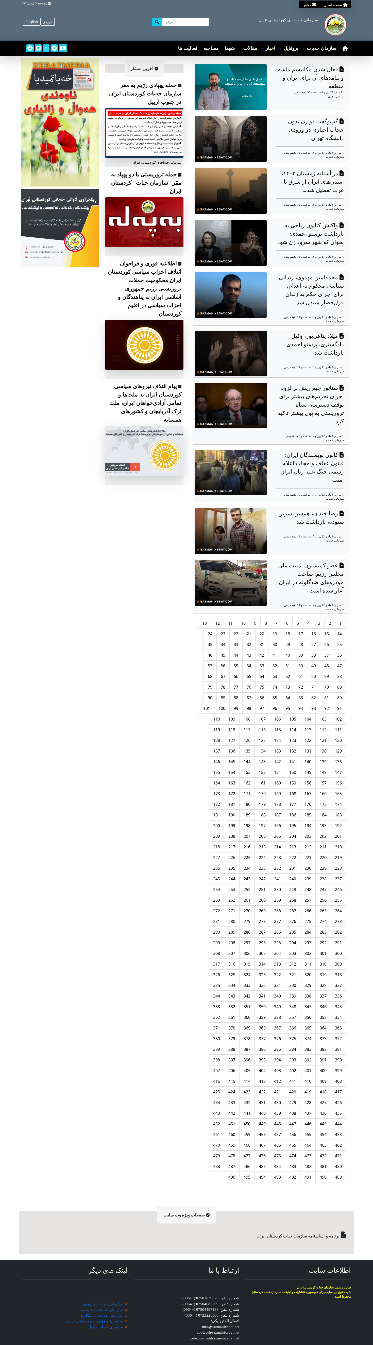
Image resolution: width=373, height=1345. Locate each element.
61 (300, 676)
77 (236, 687)
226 (231, 857)
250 (277, 889)
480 (338, 1166)
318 (338, 974)
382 (323, 1049)
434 (216, 1102)
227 (216, 857)
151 (277, 772)
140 (307, 761)
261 (247, 900)
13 (204, 623)
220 (323, 857)
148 (323, 772)
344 (216, 996)
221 (307, 857)
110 (216, 719)
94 (300, 708)
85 (275, 698)
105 (292, 719)
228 (338, 868)
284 (307, 932)
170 (262, 793)
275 (307, 921)
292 (323, 943)
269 (262, 911)
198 (247, 825)
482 (307, 1166)
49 (313, 666)
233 (262, 868)
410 (307, 1081)
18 (287, 634)
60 (313, 676)
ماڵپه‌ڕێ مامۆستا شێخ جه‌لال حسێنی (93, 1321)
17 (300, 634)
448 (277, 1124)
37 (326, 655)
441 (247, 1113)
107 (262, 719)
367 (277, 1028)
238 (323, 879)
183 (338, 815)
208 (231, 836)
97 (262, 708)
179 (262, 804)
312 (292, 964)
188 (262, 815)
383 (307, 1049)
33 (236, 644)
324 (247, 974)
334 (231, 985)
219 (338, 857)
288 (247, 932)
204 (292, 836)
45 (223, 655)
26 (326, 644)
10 (243, 623)
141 (292, 761)
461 (216, 1134)
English (31, 21)
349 (277, 1006)
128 (216, 740)
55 (236, 666)
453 (338, 1134)
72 (300, 687)
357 (292, 1017)
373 (323, 1038)
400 (323, 1070)
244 (231, 879)
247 (323, 889)
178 (277, 804)
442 (231, 1113)
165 (338, 793)
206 (262, 836)
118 (231, 729)
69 (339, 687)
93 (313, 708)
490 (323, 1177)
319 (323, 974)
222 (292, 857)
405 (247, 1070)
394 (277, 1060)
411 (292, 1081)
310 (323, 964)
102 (338, 719)
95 (287, 708)
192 (338, 825)
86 (262, 698)
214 (277, 847)
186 (292, 815)
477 (247, 1156)
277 (277, 921)
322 (277, 974)
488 (216, 1166)
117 (247, 729)
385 (277, 1049)
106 (277, 719)
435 (338, 1113)
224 (262, 857)
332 (262, 985)
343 (231, 996)
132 (292, 751)
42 (262, 655)
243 (247, 879)
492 (292, 1177)
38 (313, 655)
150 (292, 772)
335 (216, 985)
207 (247, 836)
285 (292, 932)
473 (307, 1156)
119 (216, 729)
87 (249, 698)
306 (247, 953)
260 (262, 900)
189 (247, 815)
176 (307, 804)
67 (223, 676)
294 (292, 943)
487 (231, 1166)
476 (262, 1156)
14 (339, 634)
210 (338, 847)
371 (216, 1028)
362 (216, 1017)
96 (275, 708)
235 (231, 868)
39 (300, 655)
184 (323, 815)
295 (277, 943)
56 (223, 666)
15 (326, 634)
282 (338, 932)
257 (307, 900)
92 (326, 708)
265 (323, 911)
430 (277, 1102)
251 (262, 889)
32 (249, 644)
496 (231, 1177)
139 (323, 761)
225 (247, 857)
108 (247, 719)
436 (323, 1113)
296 (262, 943)
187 (277, 815)
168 (292, 793)
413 (262, 1081)
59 (326, 676)
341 (262, 996)
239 (307, 879)
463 (323, 1145)
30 (275, 644)
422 (262, 1092)
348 (292, 1006)
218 (216, 847)
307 (231, 953)
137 (216, 751)
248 (307, 889)
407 (216, 1070)
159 (292, 783)
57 (210, 666)
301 (323, 953)
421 (277, 1092)
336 (338, 996)
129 (338, 751)
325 (231, 974)
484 (277, 1166)
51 (287, 666)
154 (231, 772)
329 (307, 985)
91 (339, 708)
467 (262, 1145)
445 (323, 1124)
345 (338, 1006)
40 (287, 655)
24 (210, 634)
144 (247, 761)
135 (247, 751)
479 (216, 1156)
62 (287, 676)
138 (338, 761)
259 (277, 900)
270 (247, 911)
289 (231, 932)
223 (277, 857)
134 (262, 751)
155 (216, 772)
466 (277, 1145)
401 (307, 1070)
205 (277, 836)
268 (277, 911)
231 (292, 868)
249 (292, 889)
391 (323, 1060)
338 (307, 996)
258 (292, 900)
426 (338, 1102)
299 (216, 943)
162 (247, 783)
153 (247, 772)
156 (338, 783)
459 (247, 1134)
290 (216, 932)
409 (323, 1081)
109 (231, 719)
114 (292, 729)
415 (231, 1081)
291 (338, 943)
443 (216, 1113)
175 (323, 804)
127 (231, 740)
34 (223, 644)
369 (247, 1028)
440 (262, 1113)
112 (323, 729)
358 (277, 1017)
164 (216, 783)
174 (338, 804)
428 (307, 1102)
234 (247, 868)
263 (216, 900)
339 (292, 996)
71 (313, 687)
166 (323, 793)
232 (277, 868)
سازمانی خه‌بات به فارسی (102, 1310)
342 (247, 996)
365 (307, 1028)
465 (292, 1145)
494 (262, 1177)
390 (338, 1060)
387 (247, 1049)
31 (262, 644)
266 (307, 911)
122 (307, 740)
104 (307, 719)
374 (307, 1038)
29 (287, 644)
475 (277, 1156)
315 (247, 964)
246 (338, 889)
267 (292, 911)
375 (292, 1038)
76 (249, 687)
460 (231, 1134)
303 (292, 953)
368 (262, 1028)
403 (277, 1070)
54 (249, 666)
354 (338, 1017)
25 (339, 644)
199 (231, 825)
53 (262, 666)
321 (292, 974)
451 (231, 1124)
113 (307, 729)
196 (277, 825)
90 (210, 698)
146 (216, 761)
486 (247, 1166)
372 (338, 1038)
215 (262, 847)
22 (236, 634)
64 (262, 676)
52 (275, 666)
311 (307, 964)
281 (216, 921)
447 (292, 1124)
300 (338, 953)
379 (231, 1038)
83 (300, 698)
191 (216, 815)
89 (223, 698)
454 (323, 1134)
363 (338, 1028)
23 (223, 634)
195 (292, 825)
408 (338, 1081)
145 (231, 761)
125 (262, 740)
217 (231, 847)
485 (262, 1166)
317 (216, 964)
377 (262, 1038)
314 (262, 964)
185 (307, 815)
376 (277, 1038)
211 (323, 847)
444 (338, 1124)
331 (277, 985)
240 (292, 879)
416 (216, 1081)
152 (262, 772)
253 (231, 889)
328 (323, 985)
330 (292, 985)
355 (323, 1017)
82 (313, 698)
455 (307, 1134)
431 (262, 1102)
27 (313, 644)
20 (262, 634)
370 (231, 1028)
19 (275, 634)
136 (231, 751)
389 (216, 1049)
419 (307, 1092)
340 (277, 996)
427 (323, 1102)
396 (247, 1060)
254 (216, 889)
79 (210, 687)
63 (275, 676)
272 (216, 911)
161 (262, 783)
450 (247, 1124)
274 (323, 921)
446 (307, 1124)
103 (323, 719)
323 (262, 974)
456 (292, 1134)
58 (339, 676)
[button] (319, 48)
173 (216, 793)
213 (292, 847)
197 (262, 825)
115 (277, 729)
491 (307, 1177)
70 (326, 687)
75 (262, 687)
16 (313, 634)
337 (323, 996)
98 (249, 708)
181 (231, 804)
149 (307, 772)
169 (277, 793)
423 (247, 1092)
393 (292, 1060)
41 (275, 655)
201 (338, 836)
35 (210, 644)
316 (231, 964)
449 (262, 1124)
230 (307, 868)
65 (249, 676)
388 (231, 1049)
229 (323, 868)
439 (277, 1113)
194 (307, 825)
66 (236, 676)
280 (231, 921)
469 (231, 1145)
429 (292, 1102)
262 (231, 900)
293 (307, 943)
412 (277, 1081)
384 (292, 1049)
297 (247, 943)
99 (236, 708)
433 (231, 1102)
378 (247, 1038)
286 (277, 932)
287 (262, 932)
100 (221, 708)
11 (230, 623)
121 (323, 740)
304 (277, 953)
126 (247, 740)
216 (247, 847)
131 (307, 751)
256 (323, 900)
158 (307, 783)
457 (277, 1134)
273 (338, 921)
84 (287, 698)
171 (247, 793)
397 (231, 1060)
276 (292, 921)
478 (231, 1156)
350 (262, 1006)
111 (338, 729)
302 (307, 953)
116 (262, 729)
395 (262, 1060)
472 (323, 1156)
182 (216, 804)
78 (223, 687)
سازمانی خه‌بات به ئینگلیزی (101, 1316)
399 (338, 1070)
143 (262, 761)
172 (231, 793)
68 (210, 676)
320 (307, 974)
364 (323, 1028)
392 (307, 1060)
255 (338, 900)
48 (326, 666)
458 (262, 1134)
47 (339, 666)
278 (262, 921)
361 (231, 1017)
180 (247, 804)
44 (236, 655)
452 (216, 1124)
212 (307, 847)
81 (326, 698)
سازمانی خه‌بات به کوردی (102, 1304)
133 (277, 751)
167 (307, 793)
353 (216, 1006)
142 (277, 761)
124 (277, 740)
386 (262, 1049)
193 (323, 825)
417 (338, 1092)
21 (249, 634)
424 (231, 1092)
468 (247, 1145)
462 (338, 1145)
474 (292, 1156)
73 (287, 687)
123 (292, 740)
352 (231, 1006)
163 (231, 783)
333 (247, 985)
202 (323, 836)
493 (277, 1177)
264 (338, 911)
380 (216, 1038)
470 (216, 1145)
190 (231, 815)
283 (323, 932)
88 (236, 698)
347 (307, 1006)
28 (300, 644)
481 (323, 1166)
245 (216, 879)
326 (216, 974)
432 (247, 1102)
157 (323, 783)
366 (292, 1028)
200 (216, 825)
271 (231, 911)
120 (338, 740)
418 (323, 1092)
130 (323, 751)
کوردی (47, 21)
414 (247, 1081)
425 (216, 1092)
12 (217, 623)
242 (262, 879)
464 (307, 1145)
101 (206, 708)
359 (262, 1017)
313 (277, 964)
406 (231, 1070)
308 (216, 953)
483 (292, 1166)
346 (323, 1006)
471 (338, 1156)
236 (216, 868)
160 (277, 783)
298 (231, 943)
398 (216, 1060)
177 (292, 804)
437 (307, 1113)
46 (210, 655)
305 (262, 953)
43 (249, 655)
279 (247, 921)
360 (247, 1017)
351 (247, 1006)
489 (338, 1177)
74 (275, 687)
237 (338, 879)
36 (339, 655)
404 (262, 1070)
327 (338, 985)
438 (292, 1113)
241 (277, 879)
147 (338, 772)
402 (292, 1070)
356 (307, 1017)
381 (338, 1049)
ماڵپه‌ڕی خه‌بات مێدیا (106, 1327)
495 (247, 1177)
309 (338, 964)
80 (339, 698)
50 (300, 666)
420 (292, 1092)
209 (216, 836)
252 (247, 889)
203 (307, 836)
